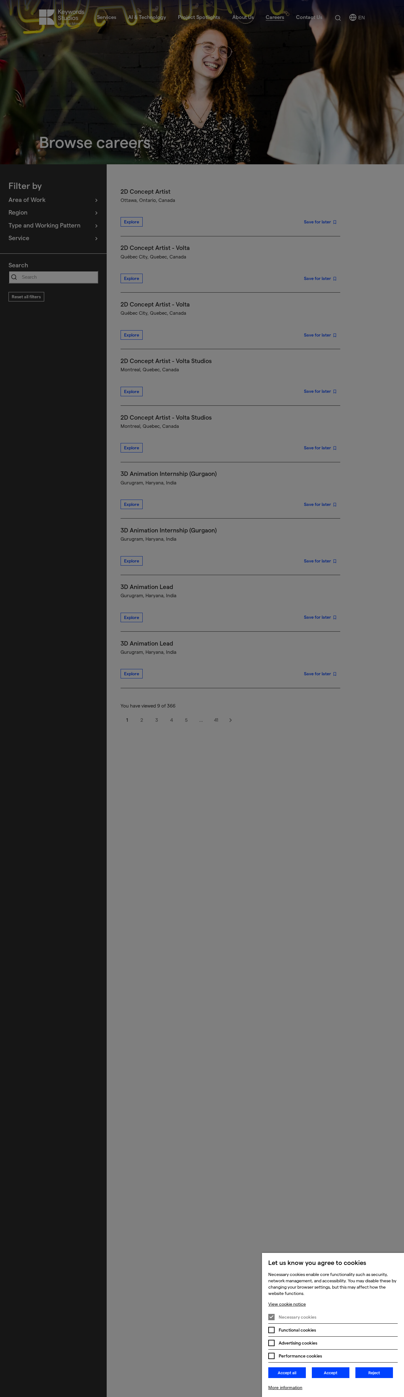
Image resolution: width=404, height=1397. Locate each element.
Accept (330, 1372)
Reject (374, 1372)
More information (285, 1387)
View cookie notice (287, 1304)
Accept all (287, 1372)
